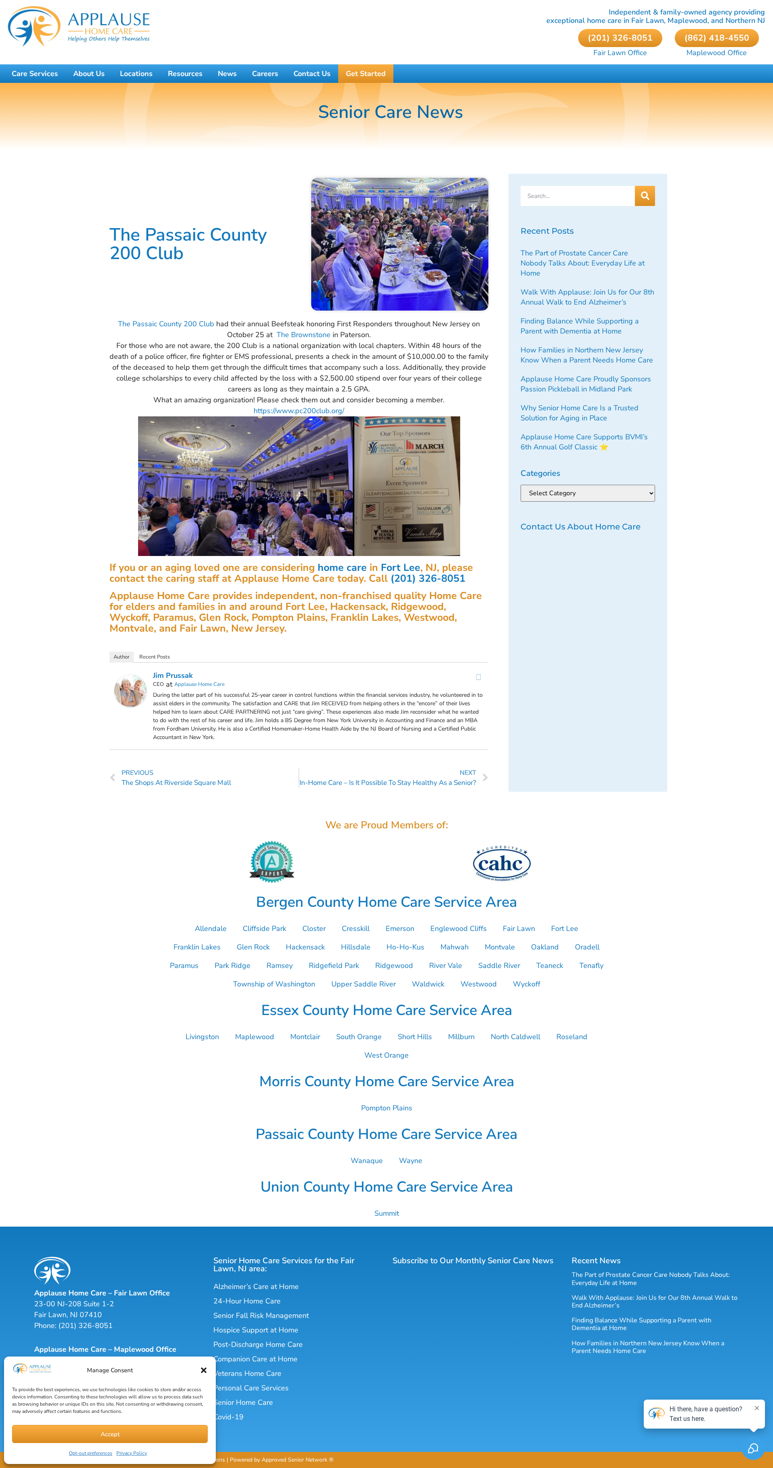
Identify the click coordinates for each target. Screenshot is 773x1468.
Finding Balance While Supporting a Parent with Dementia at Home (580, 326)
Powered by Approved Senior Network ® (281, 1460)
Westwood (479, 984)
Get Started (366, 73)
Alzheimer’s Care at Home (256, 1286)
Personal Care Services (251, 1388)
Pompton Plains (386, 1108)
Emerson (400, 928)
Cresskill (356, 928)
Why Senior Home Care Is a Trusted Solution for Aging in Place (580, 413)
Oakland (545, 947)
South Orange (359, 1037)
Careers (265, 73)
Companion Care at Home (255, 1359)
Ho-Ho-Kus (405, 947)
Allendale (211, 928)
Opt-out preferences (90, 1453)
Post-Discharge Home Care (258, 1344)
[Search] (645, 196)
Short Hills (415, 1037)
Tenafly (591, 965)
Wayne (410, 1160)
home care (342, 567)
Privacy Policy (131, 1453)
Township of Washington (274, 984)
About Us (89, 73)
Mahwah (454, 947)
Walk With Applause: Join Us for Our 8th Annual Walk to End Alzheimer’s (587, 297)
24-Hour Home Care (247, 1301)
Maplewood (254, 1037)
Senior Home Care (243, 1402)
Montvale (500, 947)
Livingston (202, 1037)
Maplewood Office (716, 53)
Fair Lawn (519, 928)
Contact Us (312, 73)
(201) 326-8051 (428, 578)
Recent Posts (154, 657)
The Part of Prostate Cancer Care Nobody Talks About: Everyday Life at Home (583, 263)
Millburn (461, 1037)
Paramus (184, 965)
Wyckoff (526, 984)
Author (122, 657)
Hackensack (305, 947)
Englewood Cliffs (458, 928)
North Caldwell (515, 1037)
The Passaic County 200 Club (166, 324)
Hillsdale (355, 947)
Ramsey (280, 965)
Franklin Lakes (197, 947)
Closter (314, 928)
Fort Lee (400, 567)
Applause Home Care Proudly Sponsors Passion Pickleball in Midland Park (586, 384)
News (227, 73)
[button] (204, 1370)
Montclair (305, 1037)
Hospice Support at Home (255, 1330)
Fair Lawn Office (620, 53)
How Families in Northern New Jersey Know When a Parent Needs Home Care (587, 355)
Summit (386, 1213)
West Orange (386, 1055)
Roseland (571, 1037)
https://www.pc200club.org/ (299, 411)
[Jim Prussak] (130, 704)
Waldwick (428, 984)
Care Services (35, 73)
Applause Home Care (199, 684)
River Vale (445, 965)
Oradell (587, 947)
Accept (110, 1434)
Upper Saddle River (363, 984)
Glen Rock (253, 947)
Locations (136, 73)
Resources (185, 73)
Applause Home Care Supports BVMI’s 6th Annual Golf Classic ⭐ (584, 442)
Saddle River (499, 965)
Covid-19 (228, 1417)
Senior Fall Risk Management (261, 1315)
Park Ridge (232, 965)
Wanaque (367, 1160)
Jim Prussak (173, 675)
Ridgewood (394, 965)
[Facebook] (478, 677)
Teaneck (549, 965)
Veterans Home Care (247, 1373)
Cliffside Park (264, 928)
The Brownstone (304, 335)
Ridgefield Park (334, 965)
